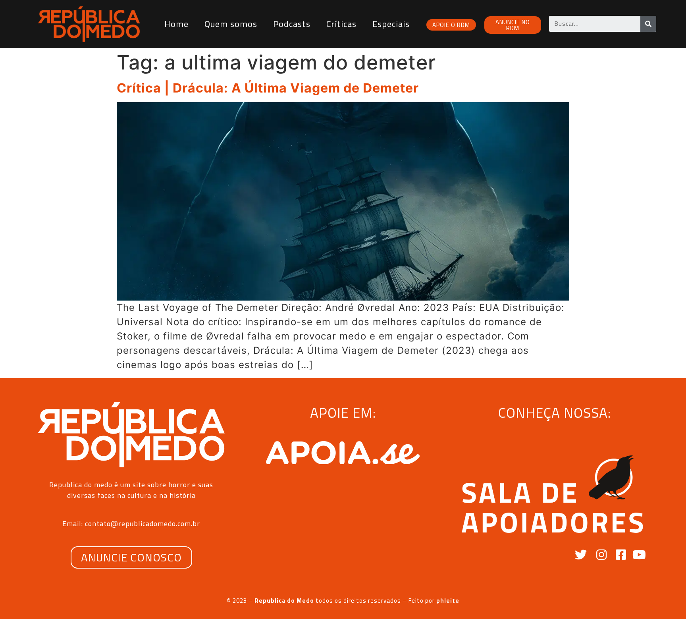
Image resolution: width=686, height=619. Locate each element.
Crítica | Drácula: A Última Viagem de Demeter (268, 88)
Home (176, 24)
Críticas (341, 24)
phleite (447, 600)
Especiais (391, 24)
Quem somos (230, 24)
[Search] (648, 24)
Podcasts (291, 24)
